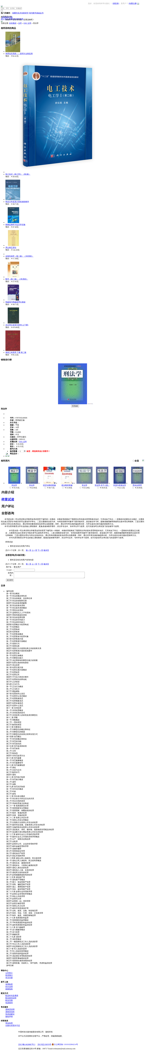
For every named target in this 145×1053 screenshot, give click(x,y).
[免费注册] (133, 3)
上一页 (34, 550)
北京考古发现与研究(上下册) (16, 325)
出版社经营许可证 (12, 1025)
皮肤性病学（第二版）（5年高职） (19, 256)
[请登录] (115, 3)
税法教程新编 (67, 485)
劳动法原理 (137, 485)
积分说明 (9, 987)
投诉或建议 (9, 1014)
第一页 (28, 550)
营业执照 (9, 1023)
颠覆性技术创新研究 (20, 13)
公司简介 (9, 973)
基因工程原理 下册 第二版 (15, 352)
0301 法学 (27, 23)
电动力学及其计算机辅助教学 (17, 202)
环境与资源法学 (119, 485)
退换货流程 (9, 1012)
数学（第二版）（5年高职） (16, 279)
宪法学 (84, 485)
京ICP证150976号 (44, 1044)
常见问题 (9, 978)
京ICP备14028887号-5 (26, 1044)
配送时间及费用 (11, 996)
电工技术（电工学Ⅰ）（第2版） (17, 174)
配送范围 (9, 1000)
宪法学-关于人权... (102, 485)
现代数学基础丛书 (36, 13)
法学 (20, 23)
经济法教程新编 (49, 485)
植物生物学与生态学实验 (15, 225)
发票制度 (9, 984)
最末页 (46, 550)
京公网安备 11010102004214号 (66, 1044)
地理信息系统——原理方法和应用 (19, 54)
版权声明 (9, 1016)
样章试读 (7, 499)
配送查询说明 (10, 998)
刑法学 (14, 485)
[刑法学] (72, 404)
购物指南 (9, 989)
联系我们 (9, 975)
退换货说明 (9, 1009)
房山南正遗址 (10, 247)
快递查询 (9, 1003)
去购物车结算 (7, 17)
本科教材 (12, 23)
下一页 (40, 550)
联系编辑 (75, 406)
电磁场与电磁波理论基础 (15, 302)
